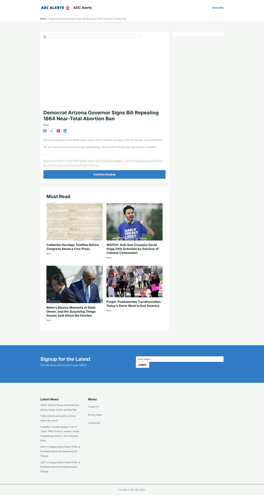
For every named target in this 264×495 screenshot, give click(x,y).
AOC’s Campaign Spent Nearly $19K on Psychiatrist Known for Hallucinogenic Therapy (60, 451)
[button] (218, 8)
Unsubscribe (94, 422)
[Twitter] (51, 130)
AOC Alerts (82, 8)
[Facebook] (44, 130)
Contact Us (93, 406)
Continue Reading (104, 174)
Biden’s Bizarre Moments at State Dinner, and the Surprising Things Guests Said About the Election (71, 311)
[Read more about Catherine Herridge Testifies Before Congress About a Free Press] (74, 221)
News (46, 124)
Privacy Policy (95, 414)
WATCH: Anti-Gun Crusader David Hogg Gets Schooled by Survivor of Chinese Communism (132, 249)
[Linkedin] (65, 130)
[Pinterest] (58, 130)
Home (43, 18)
